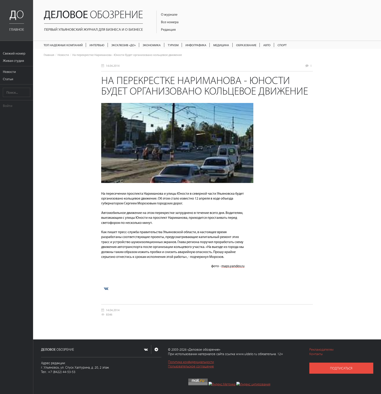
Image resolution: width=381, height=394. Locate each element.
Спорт (282, 45)
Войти (7, 105)
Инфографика (195, 45)
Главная (49, 55)
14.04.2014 (113, 65)
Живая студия (13, 60)
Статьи (8, 79)
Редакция (168, 29)
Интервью (97, 45)
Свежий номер (14, 53)
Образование (246, 45)
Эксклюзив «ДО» (123, 45)
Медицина (221, 45)
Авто (267, 45)
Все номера (170, 22)
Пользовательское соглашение (191, 366)
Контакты (316, 354)
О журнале (169, 14)
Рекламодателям (321, 349)
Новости (9, 71)
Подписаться (341, 368)
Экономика (152, 45)
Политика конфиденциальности (191, 362)
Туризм (173, 45)
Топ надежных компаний (63, 45)
